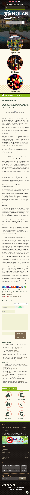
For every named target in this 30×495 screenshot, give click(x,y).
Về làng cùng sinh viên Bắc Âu (10, 358)
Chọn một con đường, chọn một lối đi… (12, 377)
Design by (16, 489)
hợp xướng (24, 468)
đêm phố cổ (11, 468)
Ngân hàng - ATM (22, 418)
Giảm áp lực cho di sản (8, 348)
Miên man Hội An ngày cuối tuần (10, 347)
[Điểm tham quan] (22, 396)
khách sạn (4, 470)
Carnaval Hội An (6, 360)
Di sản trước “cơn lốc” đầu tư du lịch (11, 364)
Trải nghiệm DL (8, 409)
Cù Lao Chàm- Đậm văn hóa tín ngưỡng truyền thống (15, 382)
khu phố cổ (24, 465)
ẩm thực (23, 470)
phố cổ (4, 468)
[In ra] (22, 286)
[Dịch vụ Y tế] (8, 415)
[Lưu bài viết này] (25, 286)
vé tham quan (17, 465)
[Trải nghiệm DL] (8, 405)
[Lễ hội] (8, 396)
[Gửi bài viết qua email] (20, 286)
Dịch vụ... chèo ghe (7, 368)
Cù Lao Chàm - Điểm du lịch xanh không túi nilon (14, 354)
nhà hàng (11, 470)
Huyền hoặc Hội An (7, 350)
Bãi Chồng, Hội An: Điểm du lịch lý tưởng (12, 357)
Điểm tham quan (22, 399)
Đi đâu (21, 409)
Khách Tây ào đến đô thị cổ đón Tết (11, 381)
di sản (17, 470)
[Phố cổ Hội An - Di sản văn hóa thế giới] (15, 14)
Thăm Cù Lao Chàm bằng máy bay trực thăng (13, 378)
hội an (4, 465)
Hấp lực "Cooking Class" (8, 351)
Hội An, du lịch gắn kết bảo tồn (10, 353)
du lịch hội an (10, 465)
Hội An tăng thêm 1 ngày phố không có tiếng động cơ (15, 374)
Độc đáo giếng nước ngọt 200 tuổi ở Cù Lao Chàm (14, 344)
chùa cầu (17, 468)
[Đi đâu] (21, 405)
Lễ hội (8, 399)
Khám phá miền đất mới (8, 370)
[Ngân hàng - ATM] (21, 415)
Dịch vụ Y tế (8, 418)
